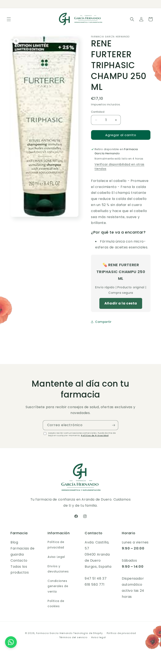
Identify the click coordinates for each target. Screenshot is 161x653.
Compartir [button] (103, 322)
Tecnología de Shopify (88, 633)
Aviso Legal (56, 557)
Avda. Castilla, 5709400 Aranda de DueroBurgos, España (98, 554)
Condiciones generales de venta (58, 586)
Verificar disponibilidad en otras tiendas (119, 166)
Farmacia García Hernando (54, 633)
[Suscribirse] (113, 425)
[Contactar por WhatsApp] (11, 642)
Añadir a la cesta (120, 303)
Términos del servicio (73, 637)
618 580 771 (95, 584)
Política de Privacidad (94, 435)
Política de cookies (56, 603)
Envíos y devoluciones (58, 569)
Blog (14, 542)
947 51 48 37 (95, 578)
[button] (8, 19)
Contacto (18, 560)
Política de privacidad (56, 544)
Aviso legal (98, 637)
